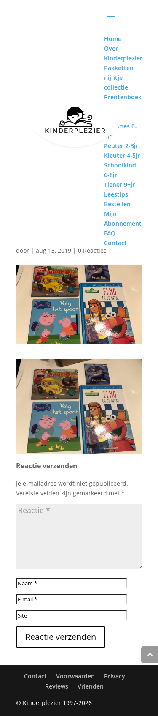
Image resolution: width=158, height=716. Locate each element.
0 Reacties (92, 250)
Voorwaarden (75, 676)
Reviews (56, 686)
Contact (35, 676)
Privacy (114, 676)
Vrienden (91, 686)
